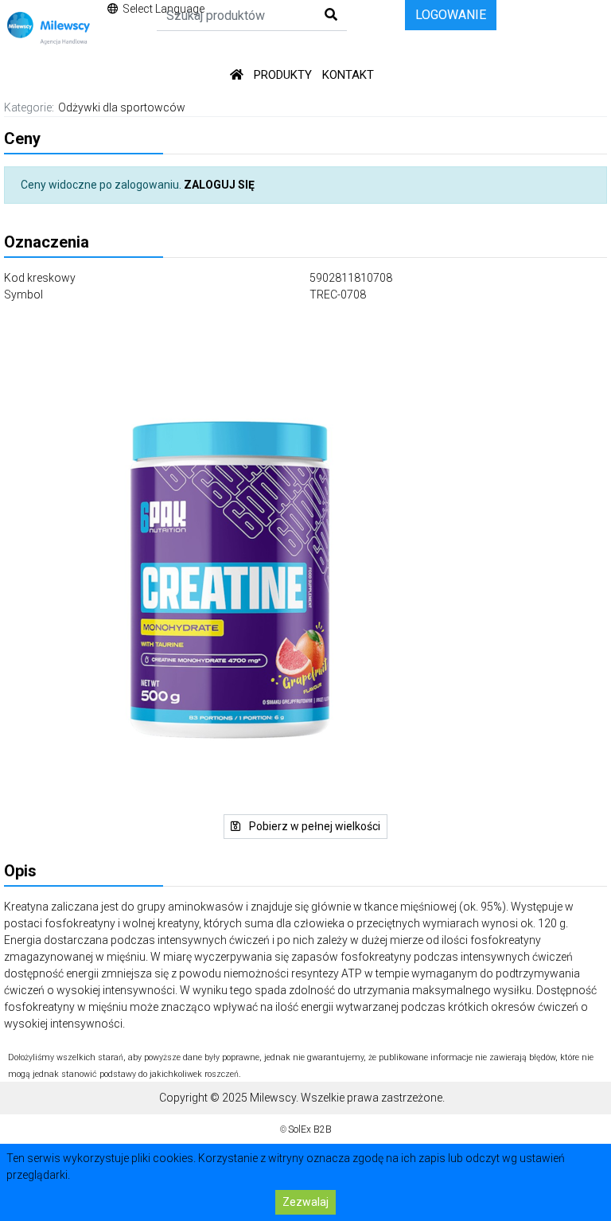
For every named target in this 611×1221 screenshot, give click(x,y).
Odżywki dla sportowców (121, 107)
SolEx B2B (310, 1129)
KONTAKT (348, 75)
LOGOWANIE (450, 14)
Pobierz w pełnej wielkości (313, 826)
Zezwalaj (305, 1202)
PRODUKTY (283, 75)
